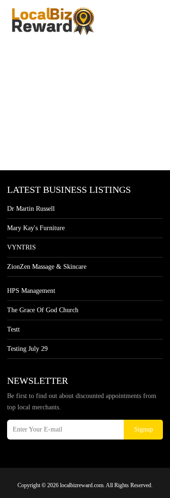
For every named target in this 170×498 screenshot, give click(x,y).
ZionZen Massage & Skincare (46, 266)
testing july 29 (27, 348)
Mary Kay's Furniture (36, 228)
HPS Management (31, 290)
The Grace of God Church (42, 310)
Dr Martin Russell (31, 208)
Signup (143, 429)
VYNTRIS (21, 247)
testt (13, 329)
